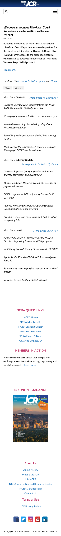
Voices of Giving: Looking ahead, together (25, 279)
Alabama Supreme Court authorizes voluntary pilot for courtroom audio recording (28, 173)
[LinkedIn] (45, 519)
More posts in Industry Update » (40, 164)
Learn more (30, 364)
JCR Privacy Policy (30, 506)
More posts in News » (45, 230)
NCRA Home (30, 317)
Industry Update (37, 80)
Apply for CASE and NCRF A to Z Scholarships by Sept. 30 (29, 259)
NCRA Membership (30, 321)
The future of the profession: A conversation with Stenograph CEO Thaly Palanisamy (29, 148)
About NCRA (30, 469)
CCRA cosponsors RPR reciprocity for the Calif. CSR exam (28, 196)
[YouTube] (38, 519)
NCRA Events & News (30, 335)
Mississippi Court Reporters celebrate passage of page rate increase (29, 184)
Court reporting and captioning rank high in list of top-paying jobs (29, 218)
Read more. (9, 69)
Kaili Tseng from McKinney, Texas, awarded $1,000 (30, 249)
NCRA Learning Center (30, 326)
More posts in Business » (43, 98)
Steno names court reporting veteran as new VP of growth (30, 270)
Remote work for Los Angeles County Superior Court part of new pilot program (28, 207)
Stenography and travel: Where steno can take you (30, 116)
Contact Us (30, 493)
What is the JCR (30, 474)
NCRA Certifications (30, 488)
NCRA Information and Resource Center (30, 483)
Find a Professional (30, 331)
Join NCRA (30, 479)
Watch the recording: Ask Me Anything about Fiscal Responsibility (27, 126)
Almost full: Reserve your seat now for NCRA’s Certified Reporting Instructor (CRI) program (28, 239)
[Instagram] (30, 519)
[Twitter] (23, 519)
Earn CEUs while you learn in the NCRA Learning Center (29, 137)
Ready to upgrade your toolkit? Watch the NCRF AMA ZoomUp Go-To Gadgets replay (29, 106)
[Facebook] (16, 519)
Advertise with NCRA (30, 340)
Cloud (7, 88)
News (54, 80)
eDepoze (19, 88)
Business (22, 80)
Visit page (30, 3)
